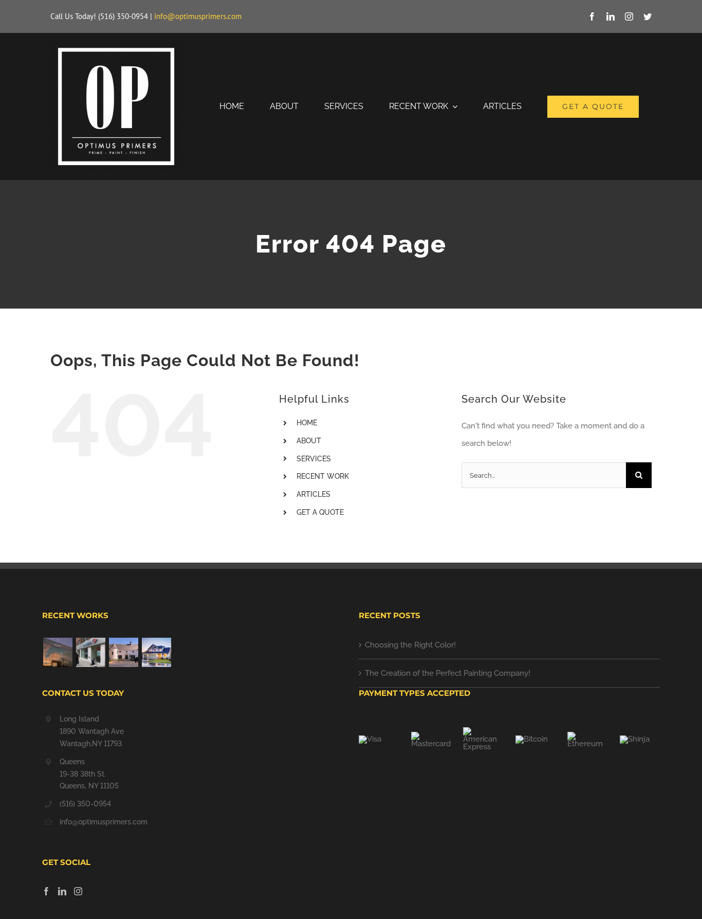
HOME (307, 423)
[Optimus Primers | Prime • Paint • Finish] (116, 44)
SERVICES (314, 459)
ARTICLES (313, 494)
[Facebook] (46, 891)
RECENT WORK (323, 476)
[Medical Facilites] (57, 652)
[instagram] (629, 16)
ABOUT (309, 441)
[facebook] (592, 16)
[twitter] (647, 16)
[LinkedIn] (62, 891)
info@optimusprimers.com (198, 16)
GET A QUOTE (320, 512)
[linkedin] (610, 16)
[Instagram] (78, 891)
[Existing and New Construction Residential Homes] (156, 652)
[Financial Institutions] (90, 652)
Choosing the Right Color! (410, 645)
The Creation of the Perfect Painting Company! (447, 673)
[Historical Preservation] (123, 652)
